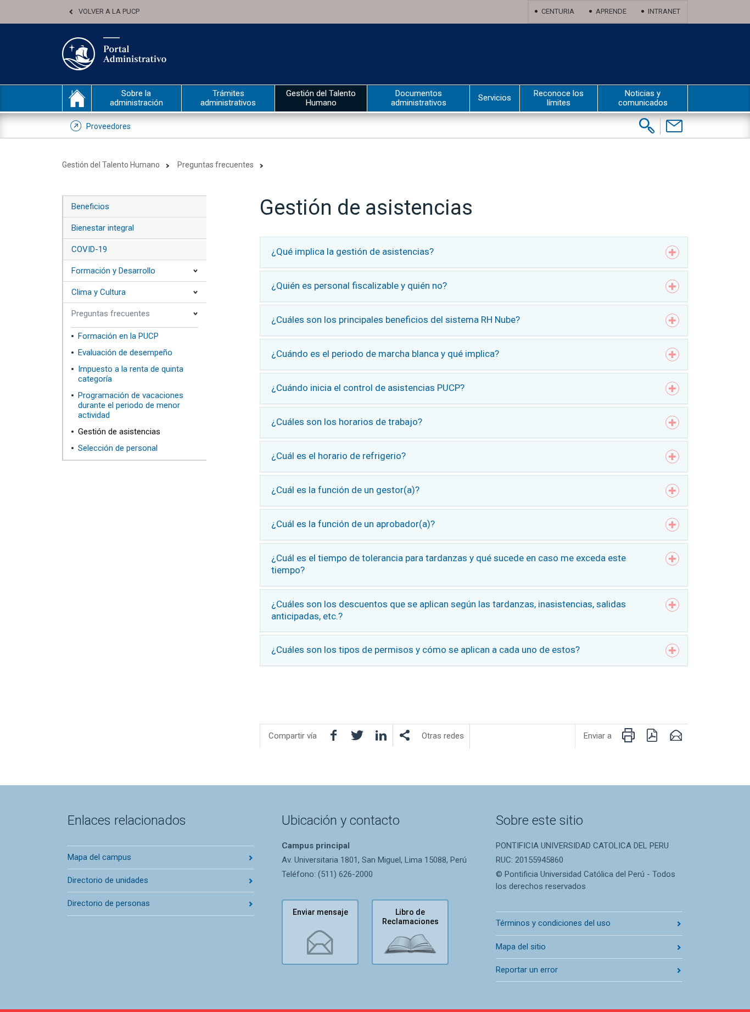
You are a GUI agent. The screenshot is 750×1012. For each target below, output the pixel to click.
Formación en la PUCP (118, 336)
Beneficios (90, 206)
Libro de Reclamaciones (410, 917)
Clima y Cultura (98, 292)
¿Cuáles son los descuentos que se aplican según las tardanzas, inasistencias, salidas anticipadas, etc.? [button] (448, 610)
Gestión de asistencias (119, 432)
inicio (77, 98)
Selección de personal (118, 448)
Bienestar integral (102, 228)
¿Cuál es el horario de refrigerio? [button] (338, 455)
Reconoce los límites (559, 98)
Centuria (557, 11)
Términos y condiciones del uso (553, 923)
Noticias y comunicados (643, 98)
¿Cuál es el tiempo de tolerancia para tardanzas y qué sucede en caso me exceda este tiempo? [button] (448, 563)
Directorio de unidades (108, 880)
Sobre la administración (136, 98)
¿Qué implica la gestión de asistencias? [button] (352, 251)
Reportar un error (527, 970)
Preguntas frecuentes (215, 164)
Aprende (611, 11)
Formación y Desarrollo (113, 271)
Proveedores (108, 126)
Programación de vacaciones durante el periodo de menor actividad (130, 405)
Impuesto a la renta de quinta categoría (130, 374)
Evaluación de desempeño (125, 352)
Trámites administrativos (228, 98)
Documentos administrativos (418, 98)
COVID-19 (89, 249)
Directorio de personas (109, 903)
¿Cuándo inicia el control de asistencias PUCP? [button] (367, 387)
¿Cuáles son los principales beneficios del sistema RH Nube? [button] (395, 319)
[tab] (474, 252)
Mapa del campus (99, 857)
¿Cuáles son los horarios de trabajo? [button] (346, 421)
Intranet (664, 11)
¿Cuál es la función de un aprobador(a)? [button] (353, 523)
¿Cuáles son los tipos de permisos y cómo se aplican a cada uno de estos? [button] (425, 649)
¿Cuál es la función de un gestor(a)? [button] (345, 489)
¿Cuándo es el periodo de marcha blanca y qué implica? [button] (385, 353)
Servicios (494, 98)
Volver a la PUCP (109, 11)
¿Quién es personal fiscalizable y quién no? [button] (359, 285)
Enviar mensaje (320, 912)
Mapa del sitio (521, 947)
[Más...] (405, 735)
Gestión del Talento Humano (321, 98)
